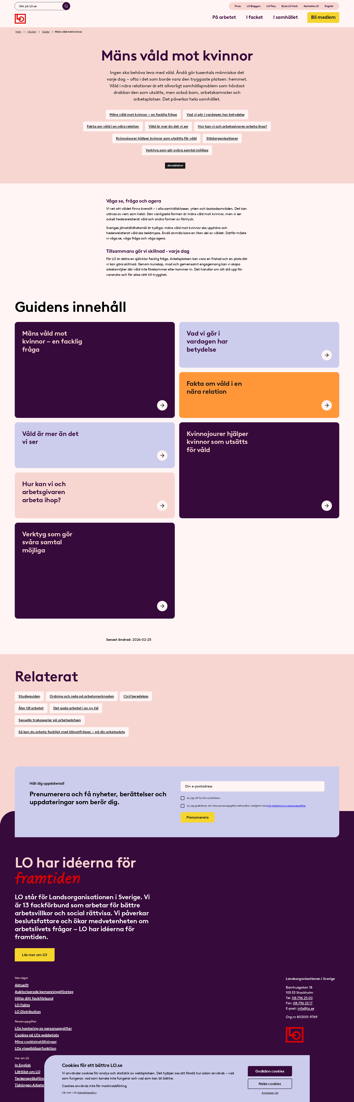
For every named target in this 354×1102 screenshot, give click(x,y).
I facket (31, 31)
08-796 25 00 (302, 998)
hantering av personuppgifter (288, 805)
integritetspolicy (86, 1092)
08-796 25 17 (302, 1003)
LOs (269, 805)
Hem (18, 31)
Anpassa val (270, 1093)
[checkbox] (182, 798)
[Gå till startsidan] (20, 19)
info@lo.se (306, 1008)
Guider (46, 31)
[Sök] (66, 6)
